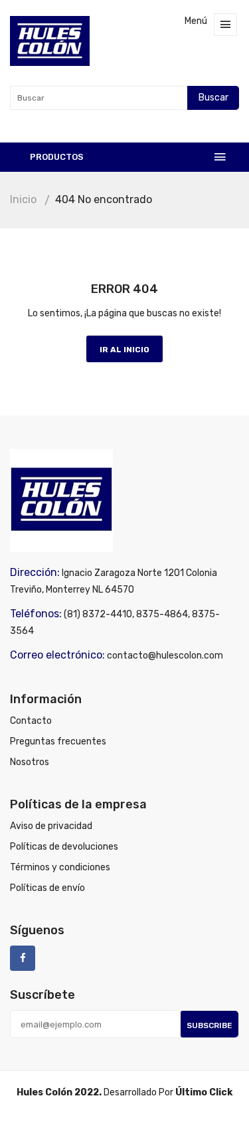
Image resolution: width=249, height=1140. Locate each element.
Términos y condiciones (60, 867)
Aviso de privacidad (51, 826)
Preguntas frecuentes (58, 741)
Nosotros (29, 762)
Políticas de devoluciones (64, 846)
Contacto (31, 720)
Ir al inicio (124, 349)
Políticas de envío (47, 888)
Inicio (23, 199)
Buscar (213, 97)
